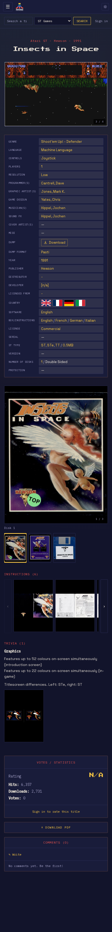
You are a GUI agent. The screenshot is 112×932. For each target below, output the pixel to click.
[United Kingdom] (46, 303)
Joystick (48, 158)
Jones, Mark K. (53, 191)
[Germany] (69, 303)
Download (57, 242)
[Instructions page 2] (75, 605)
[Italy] (80, 303)
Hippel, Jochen (53, 208)
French (61, 320)
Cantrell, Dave (52, 183)
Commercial (50, 329)
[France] (58, 303)
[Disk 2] (40, 548)
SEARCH (82, 21)
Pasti (45, 252)
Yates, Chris (50, 199)
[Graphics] (24, 716)
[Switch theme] (105, 6)
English (47, 312)
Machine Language (56, 150)
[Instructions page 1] (33, 605)
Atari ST (39, 41)
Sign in (101, 21)
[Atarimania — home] (19, 7)
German (76, 320)
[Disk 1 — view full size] (56, 454)
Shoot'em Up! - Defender (61, 141)
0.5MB (68, 345)
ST (43, 345)
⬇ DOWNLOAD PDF (56, 827)
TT (57, 345)
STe (50, 345)
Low (44, 175)
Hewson (47, 268)
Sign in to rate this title (56, 811)
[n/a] (45, 285)
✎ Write (15, 854)
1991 (44, 260)
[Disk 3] (64, 548)
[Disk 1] (15, 548)
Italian (90, 320)
